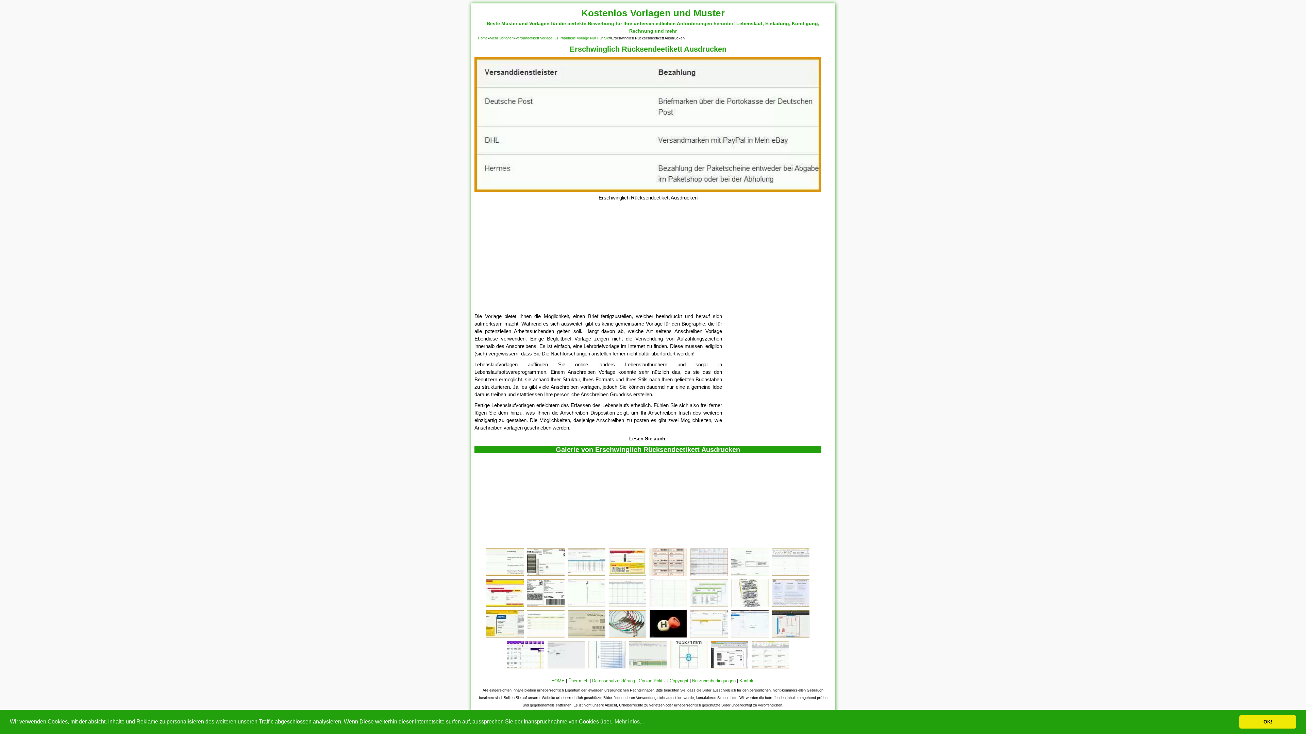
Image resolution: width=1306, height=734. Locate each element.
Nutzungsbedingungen (714, 680)
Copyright (679, 680)
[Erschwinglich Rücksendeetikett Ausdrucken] (647, 190)
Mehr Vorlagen (502, 38)
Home (483, 38)
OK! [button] (1267, 721)
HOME (558, 680)
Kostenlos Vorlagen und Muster (653, 13)
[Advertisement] (647, 261)
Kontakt (747, 680)
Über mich (578, 680)
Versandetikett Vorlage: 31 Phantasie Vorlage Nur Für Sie (562, 38)
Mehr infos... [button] (629, 721)
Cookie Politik (652, 680)
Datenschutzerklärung (613, 680)
